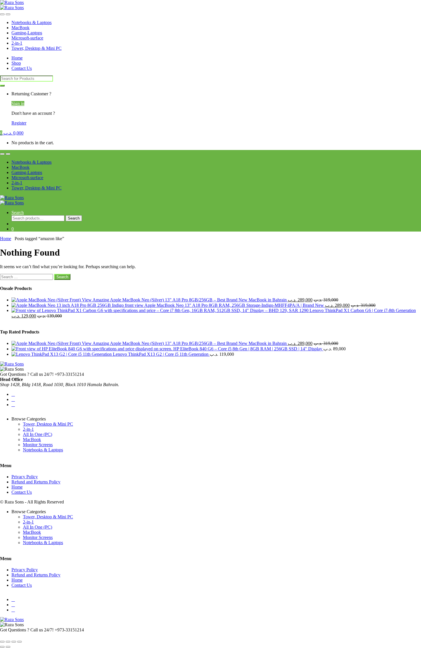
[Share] (13, 642)
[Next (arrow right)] (8, 647)
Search (17, 212)
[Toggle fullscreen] (8, 642)
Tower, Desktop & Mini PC (36, 48)
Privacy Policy (24, 476)
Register (18, 122)
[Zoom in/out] (2, 642)
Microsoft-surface (27, 37)
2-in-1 (16, 43)
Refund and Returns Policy (35, 481)
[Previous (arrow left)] (2, 647)
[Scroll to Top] (1, 635)
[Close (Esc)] (19, 642)
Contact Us (21, 68)
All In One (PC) (37, 434)
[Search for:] (27, 276)
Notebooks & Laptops (31, 22)
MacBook (20, 27)
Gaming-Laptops (26, 32)
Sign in (17, 103)
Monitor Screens (38, 444)
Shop (16, 63)
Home (17, 58)
